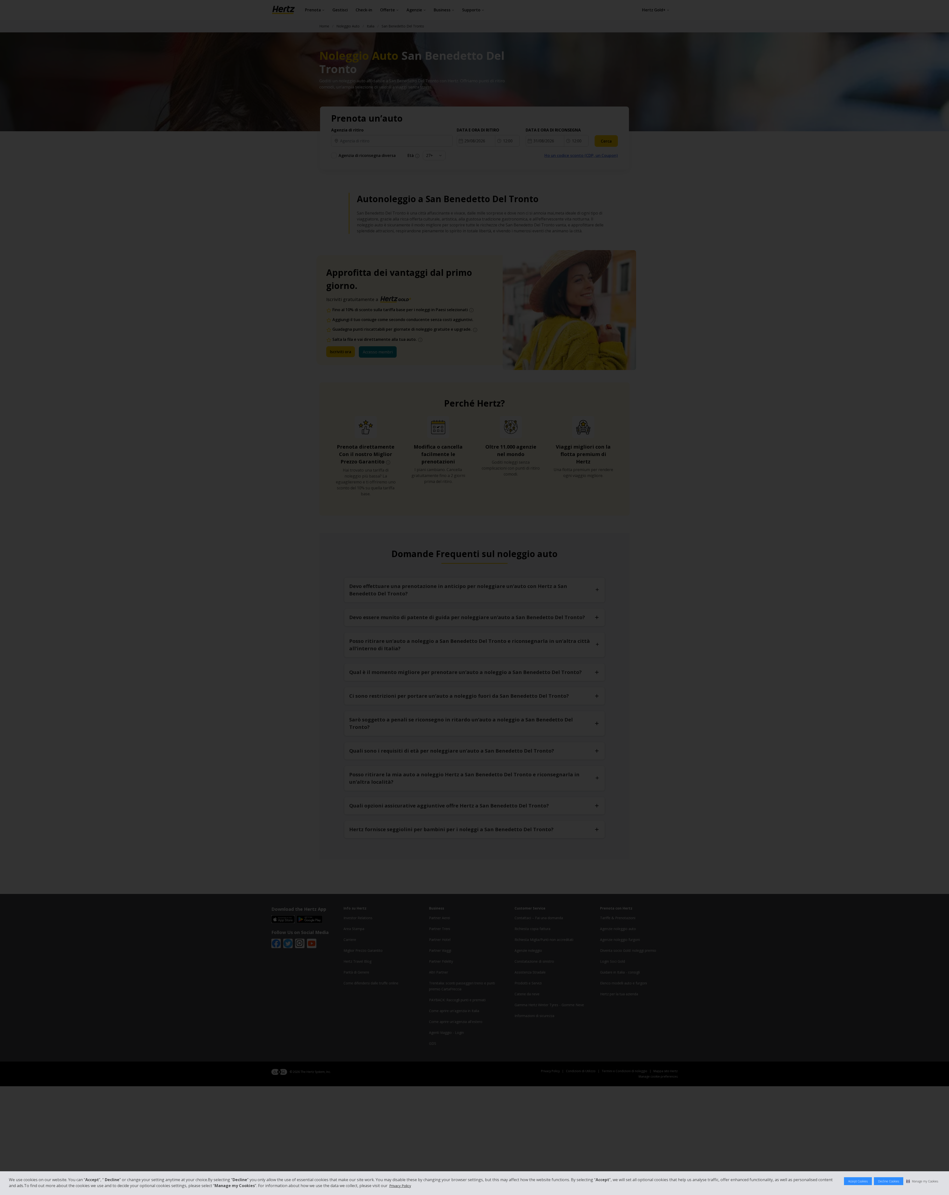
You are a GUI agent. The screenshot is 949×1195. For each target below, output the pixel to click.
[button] (922, 1181)
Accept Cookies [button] (858, 1181)
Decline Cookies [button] (888, 1181)
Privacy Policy (400, 1185)
